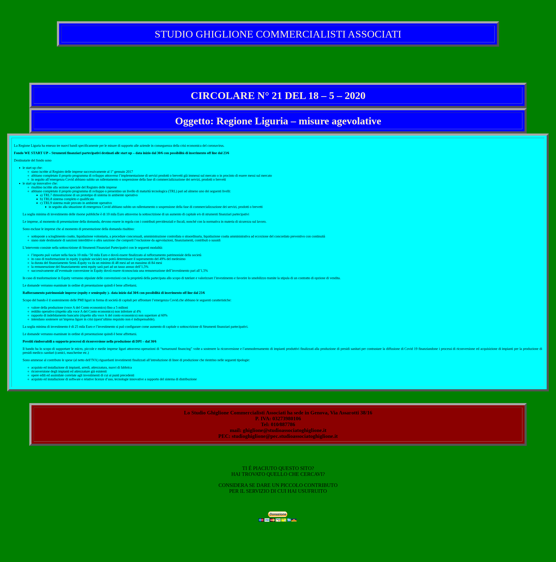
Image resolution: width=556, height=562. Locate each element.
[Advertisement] (278, 60)
